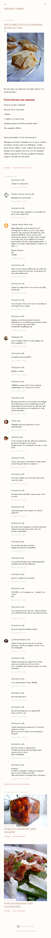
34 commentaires (18, 911)
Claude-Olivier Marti (19, 224)
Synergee (33, 931)
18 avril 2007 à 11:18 (18, 567)
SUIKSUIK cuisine (14, 8)
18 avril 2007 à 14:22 (18, 633)
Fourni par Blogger (27, 926)
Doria (13, 421)
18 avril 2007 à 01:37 (18, 293)
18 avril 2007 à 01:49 (18, 309)
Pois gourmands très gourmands (18, 905)
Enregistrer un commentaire (16, 784)
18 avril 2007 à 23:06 (18, 700)
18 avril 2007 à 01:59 (18, 346)
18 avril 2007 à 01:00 (18, 201)
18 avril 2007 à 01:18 (18, 277)
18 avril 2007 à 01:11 (18, 218)
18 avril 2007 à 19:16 (18, 651)
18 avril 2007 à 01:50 (18, 330)
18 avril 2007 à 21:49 (18, 686)
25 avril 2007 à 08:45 (19, 737)
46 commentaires (18, 836)
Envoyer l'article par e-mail (21, 168)
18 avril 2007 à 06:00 (19, 484)
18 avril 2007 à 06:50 (18, 500)
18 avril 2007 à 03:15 (18, 391)
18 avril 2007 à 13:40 (18, 600)
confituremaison (18, 640)
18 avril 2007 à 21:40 (18, 672)
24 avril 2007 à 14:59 (18, 716)
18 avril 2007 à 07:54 (18, 516)
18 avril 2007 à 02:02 (19, 360)
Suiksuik (14, 337)
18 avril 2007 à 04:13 (18, 430)
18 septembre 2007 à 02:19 (21, 758)
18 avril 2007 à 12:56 (18, 581)
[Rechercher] (45, 3)
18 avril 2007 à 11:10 (18, 551)
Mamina (14, 437)
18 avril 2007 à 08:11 (18, 535)
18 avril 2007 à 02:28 (18, 375)
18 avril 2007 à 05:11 (18, 467)
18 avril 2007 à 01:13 (18, 258)
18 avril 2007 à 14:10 (18, 618)
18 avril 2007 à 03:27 (18, 414)
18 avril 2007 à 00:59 (18, 187)
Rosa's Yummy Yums (20, 194)
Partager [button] (7, 168)
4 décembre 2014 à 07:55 (20, 779)
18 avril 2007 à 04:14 (18, 451)
